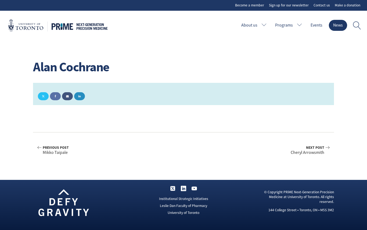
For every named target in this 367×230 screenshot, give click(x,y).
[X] (43, 96)
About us (249, 25)
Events (316, 25)
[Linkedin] (79, 96)
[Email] (67, 96)
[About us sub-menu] (265, 25)
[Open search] (357, 25)
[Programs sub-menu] (300, 25)
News (338, 25)
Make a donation (347, 5)
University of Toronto (183, 212)
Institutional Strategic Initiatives (183, 198)
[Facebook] (55, 96)
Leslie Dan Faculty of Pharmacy (183, 205)
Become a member (249, 5)
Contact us (322, 5)
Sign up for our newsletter (289, 5)
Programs (284, 25)
